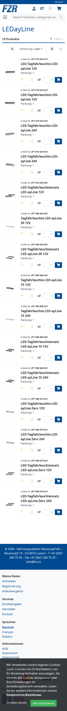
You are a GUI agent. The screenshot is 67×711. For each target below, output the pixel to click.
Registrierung (11, 586)
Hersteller (9, 609)
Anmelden (9, 581)
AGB (5, 649)
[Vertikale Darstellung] (52, 49)
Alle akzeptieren (43, 703)
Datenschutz (10, 657)
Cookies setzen (16, 703)
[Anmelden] (34, 8)
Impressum (10, 653)
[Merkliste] (50, 8)
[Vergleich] (42, 8)
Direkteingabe (11, 604)
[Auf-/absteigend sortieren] (12, 49)
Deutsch (58, 1)
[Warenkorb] (59, 8)
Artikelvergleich (12, 591)
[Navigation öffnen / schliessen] (6, 17)
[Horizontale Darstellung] (60, 49)
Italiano (7, 636)
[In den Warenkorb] (58, 80)
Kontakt (7, 614)
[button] (22, 79)
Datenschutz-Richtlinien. (24, 695)
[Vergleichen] (39, 80)
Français (7, 632)
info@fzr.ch (33, 562)
